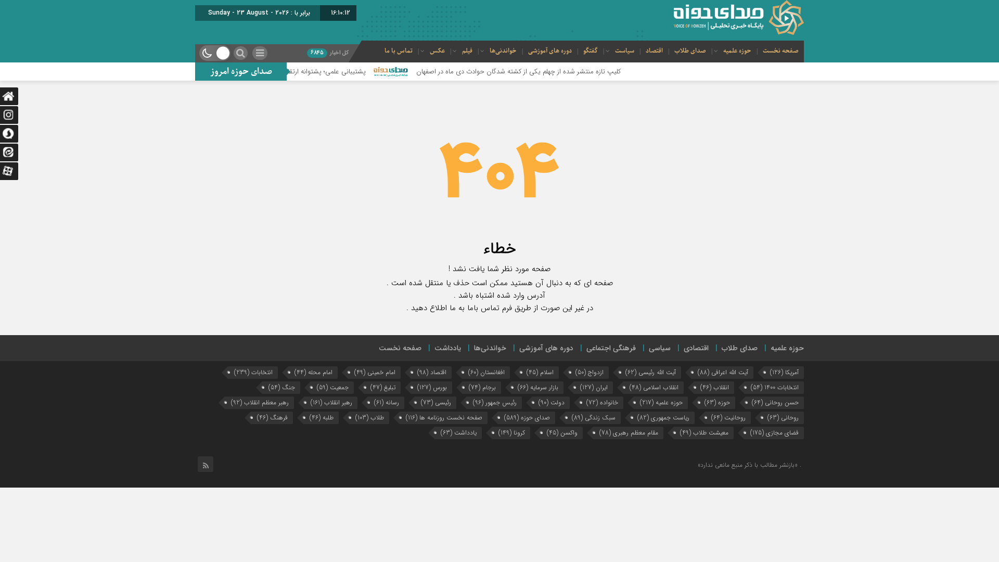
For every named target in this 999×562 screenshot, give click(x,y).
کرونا (511, 433)
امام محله (313, 372)
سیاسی (660, 348)
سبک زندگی (594, 418)
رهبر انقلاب (331, 402)
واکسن (562, 433)
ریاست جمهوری (663, 418)
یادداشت (447, 348)
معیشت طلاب (704, 433)
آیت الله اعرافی (723, 372)
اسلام (540, 372)
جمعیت (333, 387)
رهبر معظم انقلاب (260, 402)
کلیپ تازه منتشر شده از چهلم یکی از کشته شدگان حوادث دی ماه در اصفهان (535, 71)
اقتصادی (696, 348)
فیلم (467, 51)
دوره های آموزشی (550, 51)
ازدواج (589, 372)
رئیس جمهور (495, 402)
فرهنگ (272, 418)
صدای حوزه (527, 418)
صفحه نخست (781, 51)
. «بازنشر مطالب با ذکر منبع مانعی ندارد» (749, 465)
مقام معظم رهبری (628, 433)
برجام (482, 387)
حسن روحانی (775, 402)
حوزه (717, 402)
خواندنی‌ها (503, 51)
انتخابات (253, 372)
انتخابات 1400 (775, 387)
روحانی (783, 418)
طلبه (322, 418)
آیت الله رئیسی (650, 372)
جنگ (281, 387)
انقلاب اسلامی (654, 387)
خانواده (602, 402)
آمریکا (784, 372)
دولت (552, 402)
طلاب (369, 418)
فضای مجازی (774, 433)
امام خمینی (374, 372)
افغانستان (486, 372)
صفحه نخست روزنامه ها (444, 418)
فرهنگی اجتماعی (611, 348)
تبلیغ (382, 387)
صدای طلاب (690, 51)
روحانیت (728, 418)
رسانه (386, 402)
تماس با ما (399, 51)
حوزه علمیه (737, 51)
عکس (437, 51)
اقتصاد (654, 51)
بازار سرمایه (538, 387)
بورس (432, 387)
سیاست (624, 51)
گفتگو (590, 51)
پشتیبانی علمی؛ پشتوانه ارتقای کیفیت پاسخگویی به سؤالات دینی (293, 71)
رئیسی (436, 402)
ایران (594, 387)
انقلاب (714, 387)
